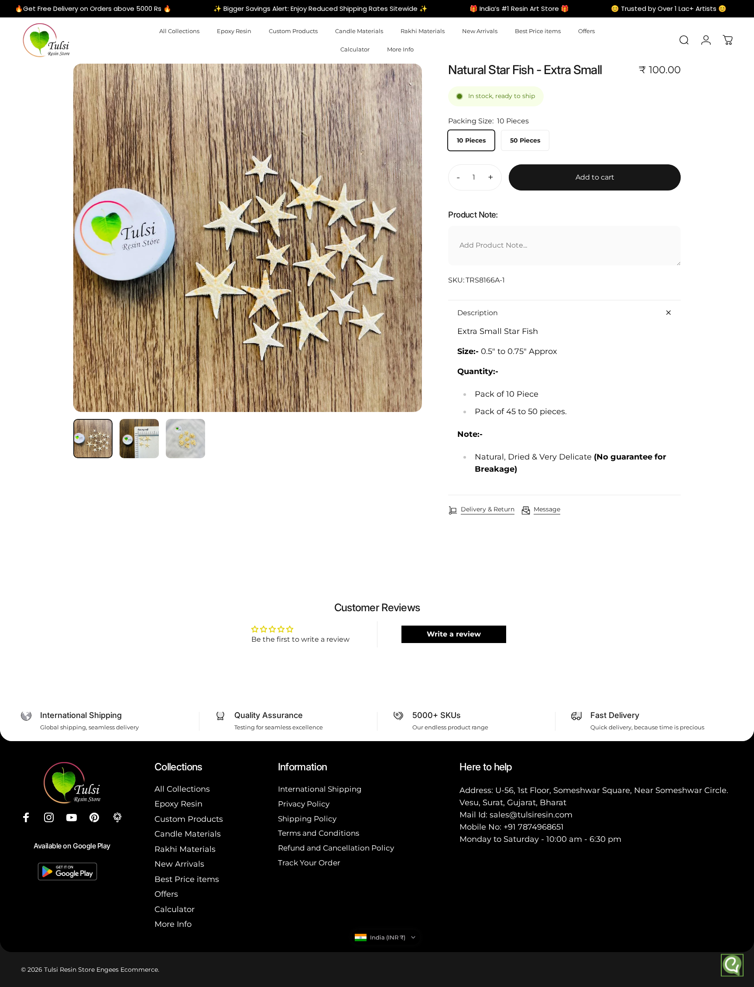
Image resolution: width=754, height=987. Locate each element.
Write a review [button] (454, 634)
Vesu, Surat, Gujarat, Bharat (512, 802)
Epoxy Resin (178, 804)
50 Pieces (525, 140)
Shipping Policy (307, 818)
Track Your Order (309, 862)
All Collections (182, 789)
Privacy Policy (303, 803)
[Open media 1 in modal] (247, 238)
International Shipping (320, 788)
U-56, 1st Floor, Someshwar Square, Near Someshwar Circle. (611, 790)
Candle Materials (187, 834)
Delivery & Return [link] (487, 509)
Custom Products (188, 819)
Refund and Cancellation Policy (336, 847)
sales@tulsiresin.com (531, 815)
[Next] (399, 257)
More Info (173, 924)
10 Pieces (471, 140)
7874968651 (541, 827)
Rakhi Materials (185, 849)
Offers (166, 894)
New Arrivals (179, 864)
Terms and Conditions (318, 832)
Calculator (174, 909)
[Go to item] (93, 438)
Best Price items (186, 879)
